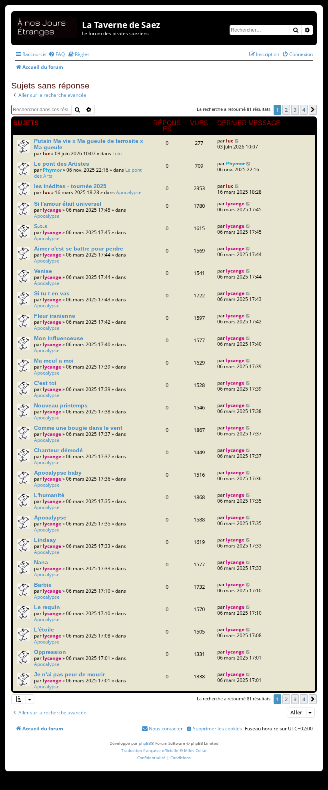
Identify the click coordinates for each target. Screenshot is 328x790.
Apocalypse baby (58, 472)
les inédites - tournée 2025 (70, 186)
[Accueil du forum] (47, 26)
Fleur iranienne (54, 316)
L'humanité (49, 495)
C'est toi (45, 383)
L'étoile (44, 629)
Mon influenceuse (58, 338)
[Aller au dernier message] (237, 141)
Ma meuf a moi (54, 360)
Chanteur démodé (58, 450)
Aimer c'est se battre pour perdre (78, 248)
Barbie (43, 584)
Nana (41, 562)
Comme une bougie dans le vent (78, 428)
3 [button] (295, 109)
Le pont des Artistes (61, 163)
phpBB (145, 743)
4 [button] (303, 109)
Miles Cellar (195, 750)
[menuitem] (56, 54)
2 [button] (286, 109)
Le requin (47, 607)
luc (46, 153)
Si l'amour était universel (67, 204)
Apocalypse (129, 192)
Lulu (117, 153)
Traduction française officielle (149, 750)
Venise (43, 271)
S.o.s (41, 226)
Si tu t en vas (52, 293)
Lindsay (45, 540)
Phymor (52, 170)
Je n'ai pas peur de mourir (69, 674)
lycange (52, 210)
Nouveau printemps (61, 405)
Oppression (50, 652)
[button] (313, 109)
